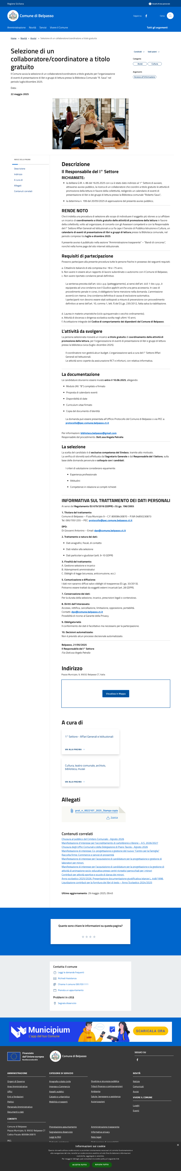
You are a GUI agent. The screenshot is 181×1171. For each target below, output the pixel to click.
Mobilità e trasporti (58, 1101)
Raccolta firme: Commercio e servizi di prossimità (88, 855)
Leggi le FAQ (55, 1137)
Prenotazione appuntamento (63, 1127)
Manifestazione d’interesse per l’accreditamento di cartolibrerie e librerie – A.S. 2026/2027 (110, 843)
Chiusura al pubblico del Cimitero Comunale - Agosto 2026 (93, 839)
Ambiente (95, 1091)
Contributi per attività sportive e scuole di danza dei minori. (93, 874)
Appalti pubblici (56, 1091)
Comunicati (138, 1086)
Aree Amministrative (17, 1086)
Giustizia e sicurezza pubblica (105, 1081)
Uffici (9, 1091)
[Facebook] (145, 16)
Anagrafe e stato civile (60, 1081)
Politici (10, 1101)
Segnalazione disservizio (61, 1132)
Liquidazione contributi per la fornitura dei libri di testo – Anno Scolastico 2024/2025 (107, 882)
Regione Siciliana (15, 3)
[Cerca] (170, 15)
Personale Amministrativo (19, 1106)
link (117, 1159)
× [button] (178, 1145)
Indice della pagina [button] (22, 159)
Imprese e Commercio (59, 1086)
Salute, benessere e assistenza (105, 1096)
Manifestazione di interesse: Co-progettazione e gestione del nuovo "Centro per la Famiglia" (110, 851)
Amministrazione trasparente (105, 1127)
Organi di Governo (16, 1081)
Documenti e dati (15, 1112)
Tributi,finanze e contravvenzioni (107, 1086)
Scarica (114, 817)
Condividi (138, 51)
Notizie (136, 1081)
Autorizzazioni (98, 1101)
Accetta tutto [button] (79, 1165)
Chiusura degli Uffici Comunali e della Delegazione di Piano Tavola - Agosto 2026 (105, 847)
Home (13, 38)
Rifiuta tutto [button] (102, 1164)
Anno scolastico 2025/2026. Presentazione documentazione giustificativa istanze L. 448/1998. (112, 878)
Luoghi (136, 1105)
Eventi (136, 1110)
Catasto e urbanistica (59, 1096)
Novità (24, 38)
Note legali (96, 1137)
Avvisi (33, 38)
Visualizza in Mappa (116, 693)
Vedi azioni (152, 51)
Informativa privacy (100, 1132)
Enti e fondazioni (15, 1096)
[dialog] (90, 1156)
